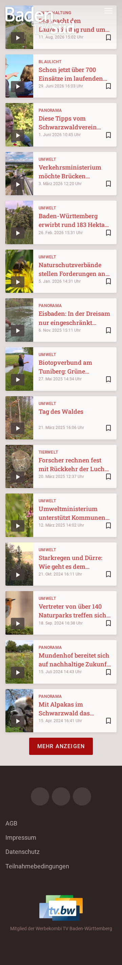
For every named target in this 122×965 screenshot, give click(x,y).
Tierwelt (48, 452)
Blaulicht (50, 62)
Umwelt (47, 159)
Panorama (50, 110)
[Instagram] (61, 796)
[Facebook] (40, 796)
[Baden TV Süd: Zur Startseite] (39, 20)
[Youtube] (82, 796)
